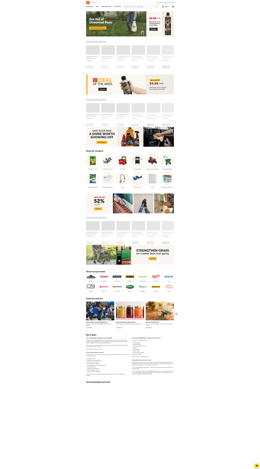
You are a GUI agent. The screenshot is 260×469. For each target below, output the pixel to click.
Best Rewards (166, 2)
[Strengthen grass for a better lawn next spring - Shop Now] (130, 255)
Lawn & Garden (136, 349)
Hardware (135, 347)
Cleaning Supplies (137, 344)
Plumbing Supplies (137, 354)
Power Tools (143, 346)
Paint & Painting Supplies (138, 352)
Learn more (89, 327)
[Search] (156, 6)
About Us (172, 2)
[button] (165, 6)
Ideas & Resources (106, 6)
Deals (97, 6)
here (101, 349)
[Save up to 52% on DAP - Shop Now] (130, 203)
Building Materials (137, 342)
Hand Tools (135, 346)
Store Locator (159, 2)
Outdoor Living (136, 351)
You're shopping (94, 2)
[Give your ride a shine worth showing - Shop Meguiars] (130, 137)
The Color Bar (117, 6)
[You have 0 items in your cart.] (173, 6)
